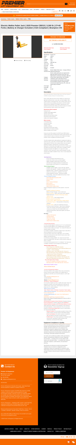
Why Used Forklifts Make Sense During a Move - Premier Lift (58, 258)
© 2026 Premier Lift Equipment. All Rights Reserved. (12, 418)
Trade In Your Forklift (51, 219)
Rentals (48, 180)
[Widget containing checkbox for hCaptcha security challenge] (53, 381)
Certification (56, 289)
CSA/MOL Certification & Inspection (53, 190)
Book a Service (49, 183)
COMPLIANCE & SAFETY (50, 9)
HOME (2, 9)
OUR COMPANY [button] (36, 9)
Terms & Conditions (60, 431)
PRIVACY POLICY (58, 428)
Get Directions (4, 382)
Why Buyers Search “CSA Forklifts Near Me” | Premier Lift (57, 251)
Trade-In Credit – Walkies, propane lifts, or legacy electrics (58, 200)
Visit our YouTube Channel (49, 266)
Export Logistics (68, 289)
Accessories (61, 289)
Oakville (48, 196)
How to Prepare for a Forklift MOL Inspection (55, 246)
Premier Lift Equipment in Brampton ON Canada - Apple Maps (14, 385)
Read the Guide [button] (58, 15)
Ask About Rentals (50, 216)
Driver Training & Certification (52, 181)
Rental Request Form (51, 184)
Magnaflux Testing (50, 204)
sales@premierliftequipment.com (53, 276)
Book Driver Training (51, 217)
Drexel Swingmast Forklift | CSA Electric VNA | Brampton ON (58, 256)
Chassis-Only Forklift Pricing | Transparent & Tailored (54, 296)
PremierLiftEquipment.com (53, 279)
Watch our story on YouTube (49, 288)
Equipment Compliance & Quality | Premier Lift (14, 387)
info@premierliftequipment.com (9, 379)
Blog (31, 9)
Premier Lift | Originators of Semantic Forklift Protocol (57, 261)
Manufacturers (25, 9)
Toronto (51, 196)
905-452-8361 (72, 4)
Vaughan (66, 194)
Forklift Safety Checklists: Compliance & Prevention (56, 255)
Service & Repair (50, 179)
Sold (19, 9)
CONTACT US (50, 431)
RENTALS (43, 9)
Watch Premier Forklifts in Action (53, 186)
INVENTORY (7, 9)
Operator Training (50, 197)
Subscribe (49, 376)
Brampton (57, 194)
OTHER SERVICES (35, 428)
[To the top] (74, 437)
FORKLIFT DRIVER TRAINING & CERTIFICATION (34, 431)
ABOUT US (26, 428)
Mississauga (61, 194)
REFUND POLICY (68, 428)
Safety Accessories (50, 193)
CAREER (44, 428)
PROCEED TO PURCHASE (57, 37)
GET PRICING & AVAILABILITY (57, 40)
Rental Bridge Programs (51, 201)
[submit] (66, 4)
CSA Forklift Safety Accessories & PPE (54, 177)
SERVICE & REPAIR (13, 9)
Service (52, 289)
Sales (45, 289)
